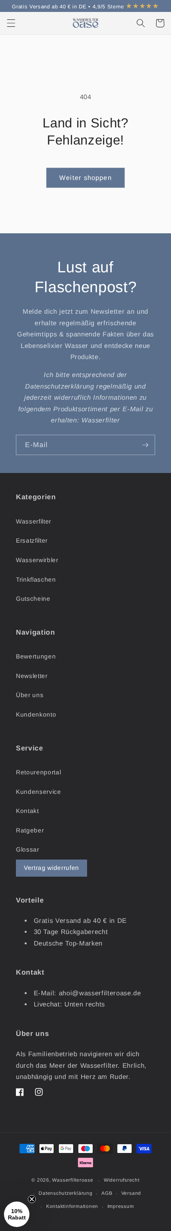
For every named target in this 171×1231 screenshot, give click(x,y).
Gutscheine (33, 598)
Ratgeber (30, 830)
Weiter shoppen (85, 177)
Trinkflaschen (36, 579)
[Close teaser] (32, 1199)
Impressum (120, 1206)
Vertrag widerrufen (51, 867)
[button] (10, 23)
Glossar (27, 849)
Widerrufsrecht (122, 1180)
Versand (131, 1193)
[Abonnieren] (145, 445)
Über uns (29, 695)
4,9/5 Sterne (126, 7)
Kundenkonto (36, 714)
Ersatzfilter (32, 540)
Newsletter (32, 675)
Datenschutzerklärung (65, 1193)
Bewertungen (36, 656)
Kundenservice (38, 791)
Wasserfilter (33, 521)
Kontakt (27, 810)
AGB (106, 1193)
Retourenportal (38, 772)
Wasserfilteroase (72, 1180)
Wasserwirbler (37, 560)
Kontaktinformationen (72, 1206)
